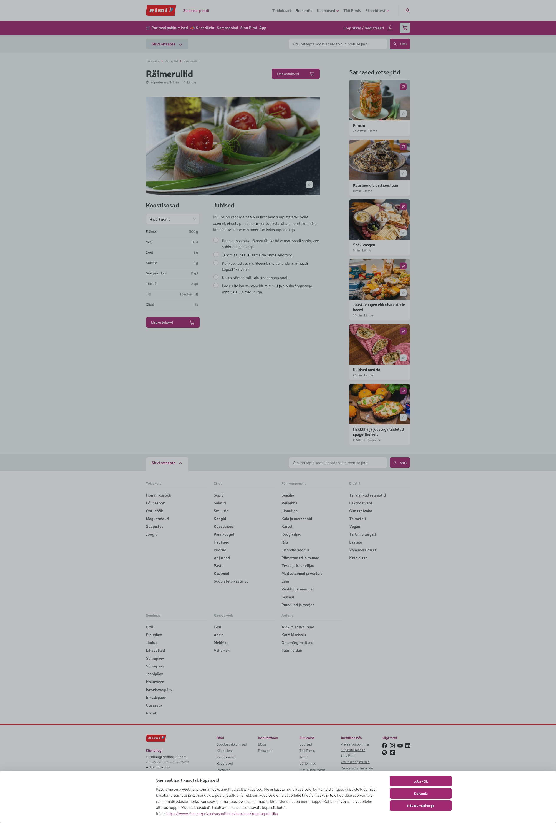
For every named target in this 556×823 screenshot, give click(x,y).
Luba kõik (420, 781)
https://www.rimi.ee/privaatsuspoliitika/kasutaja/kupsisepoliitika (222, 813)
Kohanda (421, 793)
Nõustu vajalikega (420, 805)
